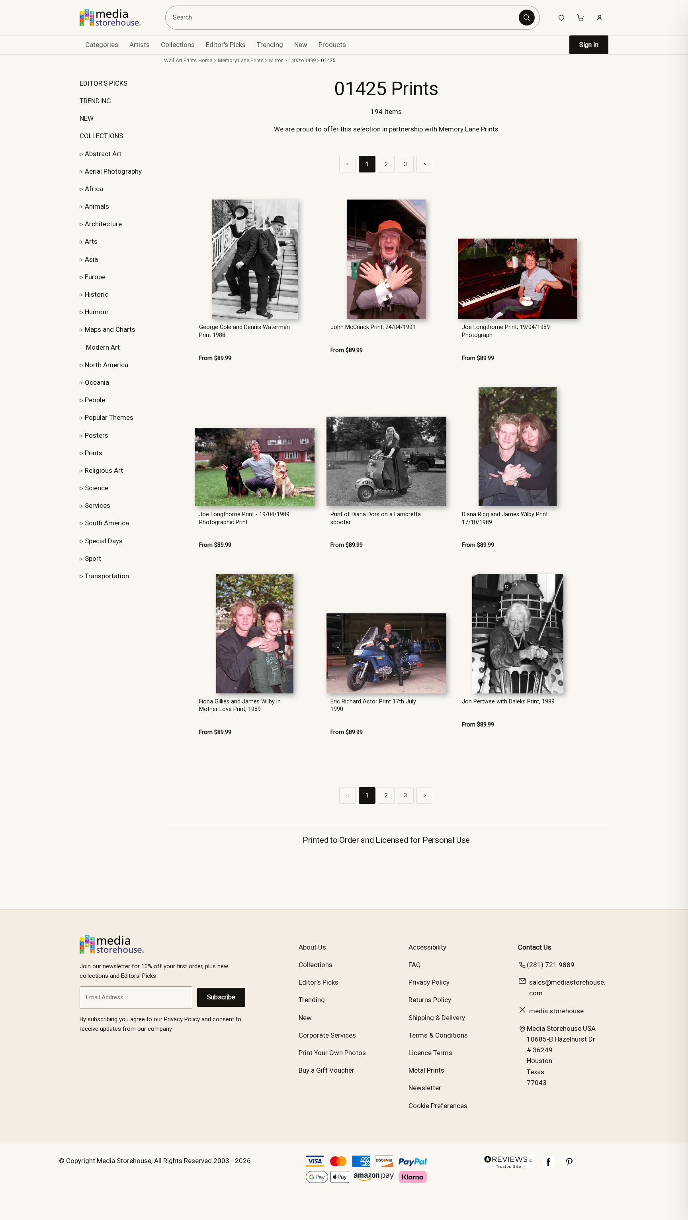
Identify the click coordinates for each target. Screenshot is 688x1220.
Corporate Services (327, 1035)
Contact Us (534, 947)
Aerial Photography (113, 171)
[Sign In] (599, 17)
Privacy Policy (429, 982)
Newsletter (424, 1088)
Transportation (107, 576)
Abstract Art (103, 154)
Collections (178, 45)
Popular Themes (109, 417)
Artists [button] (139, 45)
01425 (328, 60)
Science (96, 488)
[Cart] (580, 17)
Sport (93, 558)
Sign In (588, 45)
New (300, 45)
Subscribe (221, 997)
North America (106, 365)
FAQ (414, 965)
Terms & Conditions (438, 1035)
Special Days (104, 541)
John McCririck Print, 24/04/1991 (373, 327)
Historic (96, 294)
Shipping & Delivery (436, 1018)
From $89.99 (215, 358)
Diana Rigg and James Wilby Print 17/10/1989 (505, 518)
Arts (91, 241)
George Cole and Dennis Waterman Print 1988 (244, 331)
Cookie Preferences (437, 1106)
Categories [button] (101, 45)
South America (107, 523)
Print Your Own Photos (332, 1053)
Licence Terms (430, 1053)
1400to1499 (302, 60)
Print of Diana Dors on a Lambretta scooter (375, 518)
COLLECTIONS (101, 136)
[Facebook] (548, 1166)
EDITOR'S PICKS (103, 83)
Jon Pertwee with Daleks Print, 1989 (508, 701)
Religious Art (104, 470)
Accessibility (427, 947)
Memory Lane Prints (241, 60)
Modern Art (103, 347)
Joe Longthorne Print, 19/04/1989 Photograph (506, 331)
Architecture (103, 224)
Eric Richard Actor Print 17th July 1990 (373, 705)
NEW (87, 118)
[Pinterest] (569, 1166)
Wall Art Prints (180, 60)
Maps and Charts (110, 329)
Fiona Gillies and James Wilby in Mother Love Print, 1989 (240, 705)
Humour (97, 312)
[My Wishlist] (561, 17)
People (95, 400)
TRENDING (95, 101)
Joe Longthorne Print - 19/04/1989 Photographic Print (244, 518)
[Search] (527, 17)
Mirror (276, 60)
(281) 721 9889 (551, 965)
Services (97, 505)
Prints (93, 453)
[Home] (116, 17)
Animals (97, 206)
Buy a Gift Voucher (326, 1070)
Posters (96, 435)
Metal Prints (426, 1070)
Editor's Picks (226, 45)
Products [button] (332, 45)
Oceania (97, 382)
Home (205, 60)
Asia (91, 259)
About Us (312, 947)
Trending (270, 45)
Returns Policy (429, 1000)
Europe (95, 277)
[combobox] (343, 17)
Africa (94, 189)
